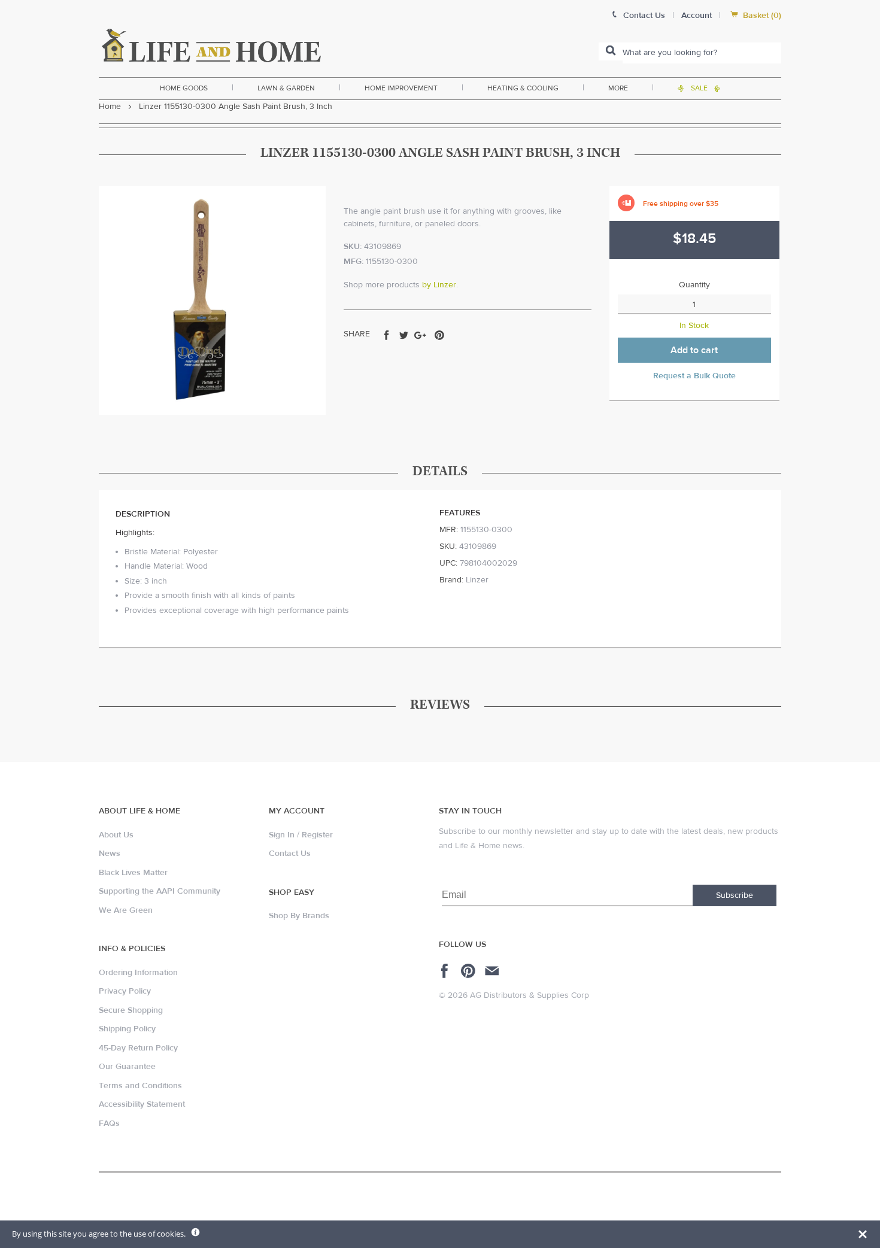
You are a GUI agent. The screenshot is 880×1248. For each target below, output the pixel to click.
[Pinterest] (470, 970)
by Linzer (439, 285)
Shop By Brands (299, 915)
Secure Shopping (131, 1010)
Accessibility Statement (142, 1104)
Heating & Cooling (523, 88)
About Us (116, 835)
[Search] (611, 51)
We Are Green (126, 910)
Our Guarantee (127, 1066)
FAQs (109, 1123)
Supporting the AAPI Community (159, 891)
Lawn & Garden (286, 88)
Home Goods (184, 88)
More (618, 88)
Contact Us (290, 853)
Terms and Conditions (140, 1085)
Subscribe (734, 895)
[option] (212, 300)
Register (317, 835)
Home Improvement (401, 88)
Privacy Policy (125, 991)
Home (110, 106)
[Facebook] (446, 970)
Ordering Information (138, 972)
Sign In (282, 835)
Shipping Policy (127, 1029)
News (109, 853)
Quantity (694, 285)
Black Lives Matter (133, 872)
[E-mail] (493, 970)
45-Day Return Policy (138, 1048)
